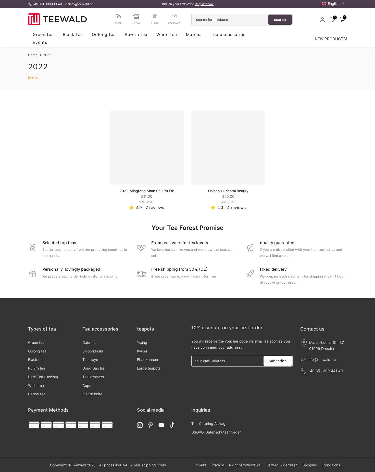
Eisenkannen (147, 359)
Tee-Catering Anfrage (209, 423)
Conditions (331, 465)
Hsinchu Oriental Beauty (228, 191)
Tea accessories (228, 34)
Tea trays (90, 359)
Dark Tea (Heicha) (43, 377)
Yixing (142, 342)
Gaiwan (88, 342)
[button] (333, 3)
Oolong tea (104, 34)
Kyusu (142, 351)
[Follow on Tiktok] (172, 425)
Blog (154, 23)
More (33, 77)
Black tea (73, 34)
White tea (166, 34)
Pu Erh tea (36, 368)
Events (40, 42)
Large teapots (148, 368)
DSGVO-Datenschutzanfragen (216, 432)
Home (33, 55)
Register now (204, 4)
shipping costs (154, 465)
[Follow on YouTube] (161, 425)
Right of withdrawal (245, 465)
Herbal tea (36, 394)
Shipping (310, 465)
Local (136, 23)
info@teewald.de (81, 4)
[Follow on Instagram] (140, 425)
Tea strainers (93, 377)
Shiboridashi (92, 351)
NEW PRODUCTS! (331, 38)
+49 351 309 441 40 (47, 4)
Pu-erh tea (136, 34)
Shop (118, 23)
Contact (174, 23)
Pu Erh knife (92, 394)
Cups (86, 385)
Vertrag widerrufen (281, 465)
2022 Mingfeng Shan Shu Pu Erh (146, 191)
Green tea (43, 34)
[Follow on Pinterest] (150, 425)
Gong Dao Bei (93, 368)
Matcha (194, 34)
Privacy (217, 465)
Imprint (200, 465)
